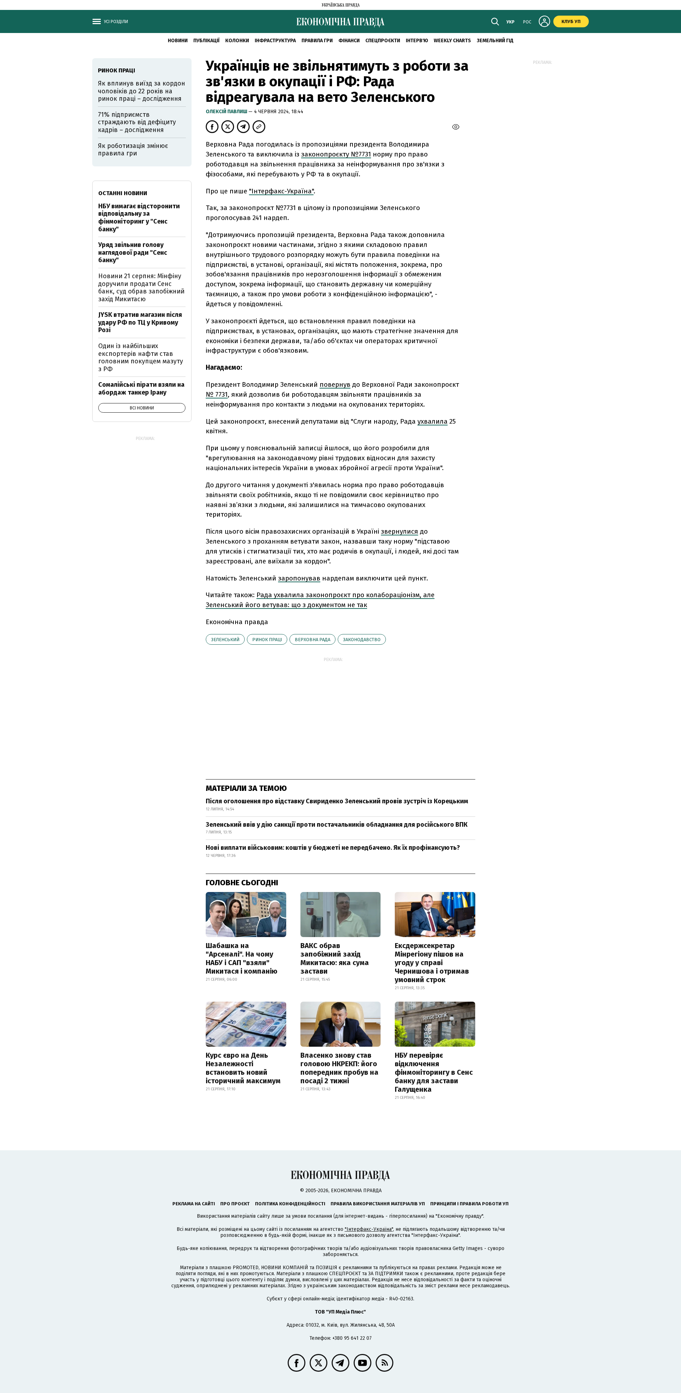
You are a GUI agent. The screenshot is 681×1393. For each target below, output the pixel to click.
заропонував (299, 578)
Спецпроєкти (382, 41)
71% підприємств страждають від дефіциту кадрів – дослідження (137, 122)
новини (178, 41)
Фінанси (349, 41)
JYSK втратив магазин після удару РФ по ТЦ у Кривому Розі (140, 322)
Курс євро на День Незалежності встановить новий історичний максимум (243, 1068)
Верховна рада (312, 639)
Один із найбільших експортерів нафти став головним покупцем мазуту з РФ (140, 357)
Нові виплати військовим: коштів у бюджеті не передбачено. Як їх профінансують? (333, 848)
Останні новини (122, 193)
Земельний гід (495, 41)
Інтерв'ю (417, 41)
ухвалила (432, 421)
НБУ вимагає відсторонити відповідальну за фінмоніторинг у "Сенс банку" (139, 217)
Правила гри (317, 41)
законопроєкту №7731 (336, 154)
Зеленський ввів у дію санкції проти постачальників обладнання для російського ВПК (336, 824)
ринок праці (267, 639)
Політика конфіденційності (290, 1203)
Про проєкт (235, 1203)
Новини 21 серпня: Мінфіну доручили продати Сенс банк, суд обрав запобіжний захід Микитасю (141, 287)
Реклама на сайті (193, 1203)
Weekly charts (452, 41)
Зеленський (225, 639)
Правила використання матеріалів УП (378, 1203)
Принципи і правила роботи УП (469, 1203)
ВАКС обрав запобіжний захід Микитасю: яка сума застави (334, 958)
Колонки (237, 41)
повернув (335, 384)
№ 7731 (217, 394)
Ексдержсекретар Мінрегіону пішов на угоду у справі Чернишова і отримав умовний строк (432, 962)
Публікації (206, 41)
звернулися (399, 531)
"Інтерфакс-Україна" (281, 191)
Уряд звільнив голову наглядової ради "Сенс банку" (132, 252)
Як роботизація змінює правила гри (133, 150)
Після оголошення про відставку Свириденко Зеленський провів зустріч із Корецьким (337, 801)
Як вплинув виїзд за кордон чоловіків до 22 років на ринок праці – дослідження (141, 91)
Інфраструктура (275, 41)
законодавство (362, 639)
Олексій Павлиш (227, 112)
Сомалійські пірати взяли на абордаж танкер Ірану (141, 388)
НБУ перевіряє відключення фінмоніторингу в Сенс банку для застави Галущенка (434, 1072)
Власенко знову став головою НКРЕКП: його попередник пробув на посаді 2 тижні (339, 1068)
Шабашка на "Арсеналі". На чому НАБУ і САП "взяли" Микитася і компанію (241, 958)
